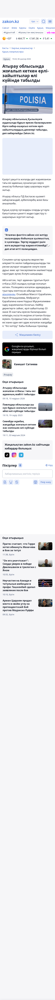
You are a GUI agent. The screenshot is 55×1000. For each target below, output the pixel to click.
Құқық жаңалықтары (13, 51)
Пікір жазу (45, 482)
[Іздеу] (43, 21)
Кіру (50, 465)
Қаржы (22, 27)
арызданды (8, 294)
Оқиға (32, 27)
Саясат (5, 27)
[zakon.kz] (10, 21)
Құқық (40, 27)
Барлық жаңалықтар (22, 48)
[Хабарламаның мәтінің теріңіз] (27, 474)
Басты (5, 48)
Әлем (14, 27)
